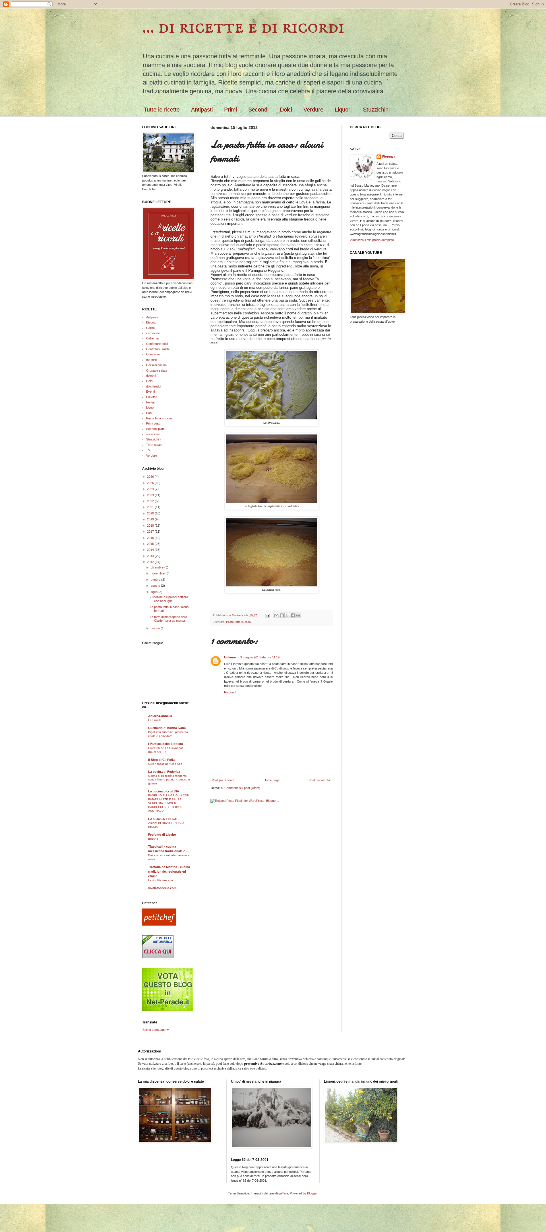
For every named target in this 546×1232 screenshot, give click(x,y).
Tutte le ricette (162, 109)
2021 (151, 507)
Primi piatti (153, 423)
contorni (151, 359)
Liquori (343, 109)
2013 (151, 556)
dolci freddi (153, 386)
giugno (156, 628)
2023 (151, 495)
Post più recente (223, 780)
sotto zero (153, 434)
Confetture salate (158, 349)
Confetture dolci (157, 343)
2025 (151, 483)
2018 (151, 525)
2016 (151, 537)
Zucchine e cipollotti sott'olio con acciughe (169, 598)
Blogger (312, 1193)
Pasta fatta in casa (238, 621)
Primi (230, 109)
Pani (149, 413)
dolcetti (151, 375)
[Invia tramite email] (276, 615)
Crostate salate (156, 370)
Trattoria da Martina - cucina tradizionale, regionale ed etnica (169, 871)
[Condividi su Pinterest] (298, 615)
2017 (151, 531)
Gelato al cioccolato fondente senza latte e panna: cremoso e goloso (169, 779)
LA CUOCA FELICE (162, 819)
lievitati (150, 402)
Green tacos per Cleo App (165, 763)
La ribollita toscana (160, 880)
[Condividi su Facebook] (292, 615)
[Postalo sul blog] (282, 615)
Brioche (153, 838)
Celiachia (152, 338)
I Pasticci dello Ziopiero (165, 743)
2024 (151, 489)
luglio (154, 592)
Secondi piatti (155, 428)
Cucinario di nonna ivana (167, 728)
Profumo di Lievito (162, 834)
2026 (151, 476)
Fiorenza (388, 156)
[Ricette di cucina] (159, 924)
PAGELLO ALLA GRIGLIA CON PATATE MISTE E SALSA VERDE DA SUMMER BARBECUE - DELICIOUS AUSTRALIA (168, 803)
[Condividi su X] (287, 615)
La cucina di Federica (164, 771)
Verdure (313, 109)
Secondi (258, 109)
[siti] (167, 1009)
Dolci (286, 109)
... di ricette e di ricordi (243, 27)
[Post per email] (267, 615)
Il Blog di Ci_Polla (161, 759)
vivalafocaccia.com (162, 888)
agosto (156, 585)
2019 (151, 519)
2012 (151, 562)
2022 (151, 501)
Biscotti (151, 322)
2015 (151, 543)
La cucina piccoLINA (163, 791)
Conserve (153, 354)
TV (148, 450)
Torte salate (154, 444)
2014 (151, 549)
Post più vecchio (320, 780)
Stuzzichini (376, 109)
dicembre (157, 567)
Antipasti (202, 109)
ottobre (156, 579)
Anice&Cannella (160, 716)
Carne (150, 327)
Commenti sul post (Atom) (242, 788)
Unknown (231, 657)
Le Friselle (155, 720)
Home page (272, 780)
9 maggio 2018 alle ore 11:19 (260, 657)
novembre (158, 573)
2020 (151, 513)
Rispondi (230, 692)
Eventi (150, 391)
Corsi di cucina (156, 365)
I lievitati (151, 397)
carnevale (153, 333)
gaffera (283, 1193)
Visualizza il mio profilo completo (372, 240)
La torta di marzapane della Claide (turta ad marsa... (168, 618)
